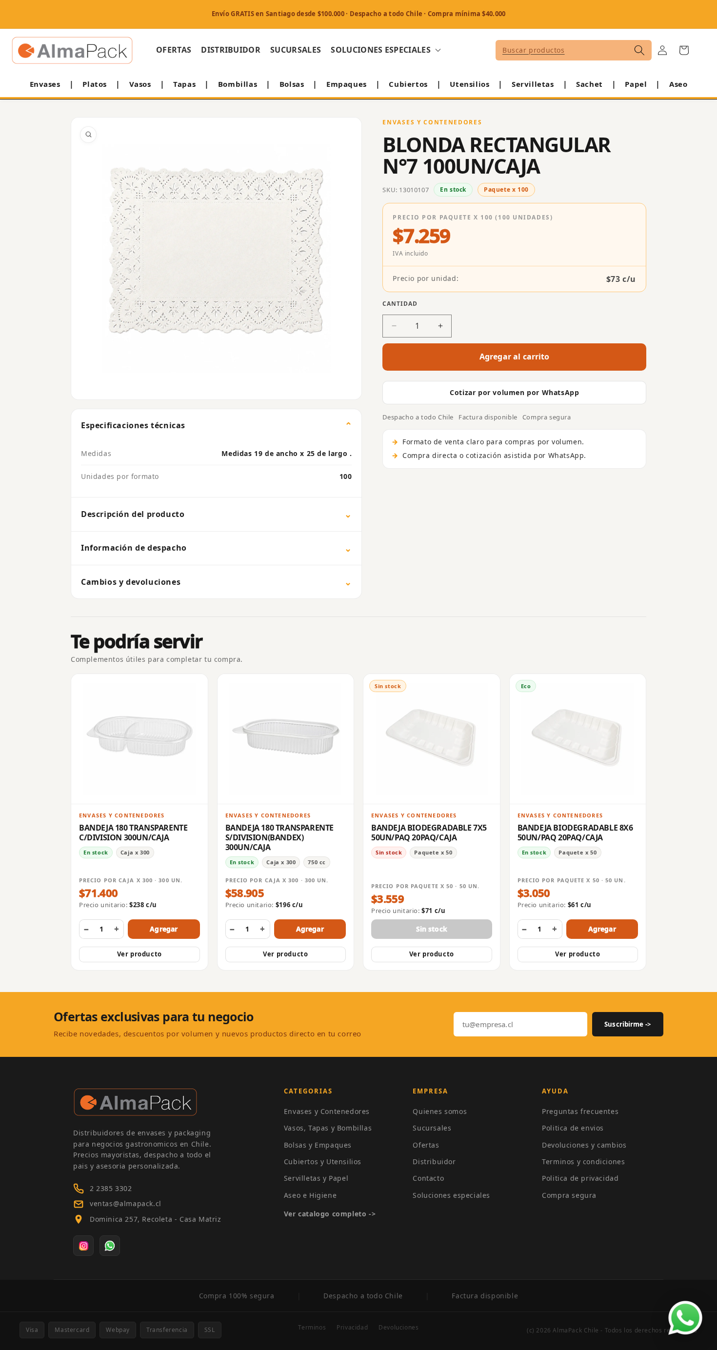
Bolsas (291, 84)
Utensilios (469, 84)
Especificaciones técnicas (133, 425)
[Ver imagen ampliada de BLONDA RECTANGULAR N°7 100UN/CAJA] (216, 258)
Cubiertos (408, 84)
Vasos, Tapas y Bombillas (328, 1127)
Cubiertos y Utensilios (322, 1161)
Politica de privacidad (580, 1178)
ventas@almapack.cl (125, 1203)
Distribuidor (434, 1161)
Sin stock (431, 928)
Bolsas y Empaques (318, 1145)
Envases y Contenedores (327, 1111)
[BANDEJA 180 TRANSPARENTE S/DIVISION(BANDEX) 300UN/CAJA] (285, 739)
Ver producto (139, 954)
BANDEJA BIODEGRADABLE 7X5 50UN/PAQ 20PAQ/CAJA (429, 832)
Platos (94, 84)
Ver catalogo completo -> (330, 1213)
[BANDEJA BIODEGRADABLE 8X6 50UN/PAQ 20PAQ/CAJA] (577, 739)
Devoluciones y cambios (584, 1145)
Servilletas (533, 84)
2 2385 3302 (111, 1188)
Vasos (140, 84)
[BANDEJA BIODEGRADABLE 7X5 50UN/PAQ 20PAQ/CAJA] (431, 739)
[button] (386, 50)
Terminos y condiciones (583, 1161)
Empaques (346, 84)
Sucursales (432, 1127)
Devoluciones (398, 1327)
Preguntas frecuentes (580, 1111)
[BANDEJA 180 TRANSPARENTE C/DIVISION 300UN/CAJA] (139, 739)
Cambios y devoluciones (130, 581)
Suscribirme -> (627, 1024)
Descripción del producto (132, 514)
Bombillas (237, 84)
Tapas (184, 84)
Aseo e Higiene (310, 1195)
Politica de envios (573, 1127)
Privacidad (352, 1327)
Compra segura (569, 1195)
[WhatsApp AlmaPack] (110, 1245)
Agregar (164, 928)
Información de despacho (134, 547)
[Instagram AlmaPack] (83, 1245)
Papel (636, 84)
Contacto (428, 1178)
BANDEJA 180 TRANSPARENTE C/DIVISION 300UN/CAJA (133, 832)
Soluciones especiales (451, 1195)
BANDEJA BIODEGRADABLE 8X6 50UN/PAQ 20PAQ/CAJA (575, 832)
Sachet (589, 84)
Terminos (312, 1327)
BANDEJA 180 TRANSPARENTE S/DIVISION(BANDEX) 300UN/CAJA (279, 837)
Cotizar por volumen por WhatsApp (514, 392)
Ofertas (426, 1145)
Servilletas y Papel (316, 1178)
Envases (45, 84)
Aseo (678, 84)
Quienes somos (440, 1111)
